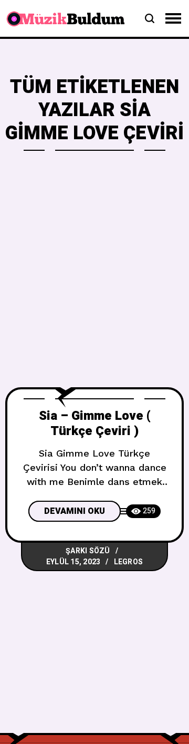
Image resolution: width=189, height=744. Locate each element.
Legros (128, 561)
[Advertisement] (94, 287)
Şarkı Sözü (88, 550)
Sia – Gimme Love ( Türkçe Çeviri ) (95, 423)
